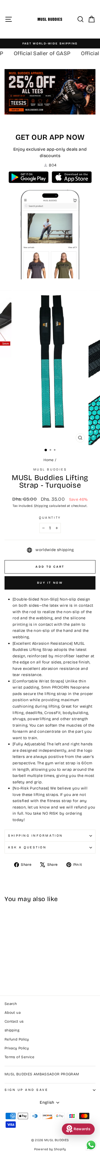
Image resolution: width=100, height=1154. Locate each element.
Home (48, 460)
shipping (12, 1030)
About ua (13, 1012)
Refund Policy (17, 1039)
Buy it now (50, 582)
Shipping (41, 506)
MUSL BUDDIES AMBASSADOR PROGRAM (42, 1074)
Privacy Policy (17, 1048)
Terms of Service (19, 1057)
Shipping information (35, 835)
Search (11, 1003)
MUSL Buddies (50, 469)
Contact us (14, 1021)
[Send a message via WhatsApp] (91, 1145)
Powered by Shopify (50, 1149)
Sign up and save (26, 1090)
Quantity (50, 517)
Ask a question (27, 847)
